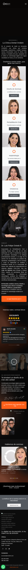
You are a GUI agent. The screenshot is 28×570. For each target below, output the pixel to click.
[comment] (9, 548)
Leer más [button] (5, 341)
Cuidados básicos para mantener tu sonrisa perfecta (13, 470)
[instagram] (6, 548)
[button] (26, 4)
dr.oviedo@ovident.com (7, 555)
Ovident (3, 467)
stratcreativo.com (14, 567)
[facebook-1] (2, 548)
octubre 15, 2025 (4, 473)
